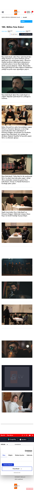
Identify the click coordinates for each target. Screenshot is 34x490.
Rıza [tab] (4, 455)
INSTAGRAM (26, 435)
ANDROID (11, 439)
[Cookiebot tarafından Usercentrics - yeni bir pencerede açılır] (25, 451)
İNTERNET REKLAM (20, 477)
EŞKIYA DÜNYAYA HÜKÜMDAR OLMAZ (11, 17)
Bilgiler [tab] (10, 455)
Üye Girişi (10, 435)
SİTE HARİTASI (19, 479)
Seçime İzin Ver (17, 472)
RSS (32, 435)
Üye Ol (3, 435)
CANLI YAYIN (30, 489)
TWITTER (24, 435)
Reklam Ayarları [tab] (19, 455)
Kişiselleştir (16, 468)
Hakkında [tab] (29, 455)
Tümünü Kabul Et (7, 464)
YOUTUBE (29, 435)
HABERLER (18, 444)
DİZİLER (3, 444)
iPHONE (23, 439)
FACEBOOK (22, 435)
